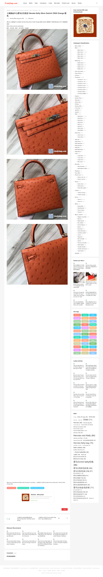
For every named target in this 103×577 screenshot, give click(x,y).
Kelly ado (77, 139)
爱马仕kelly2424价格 (87, 568)
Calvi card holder (79, 71)
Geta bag (77, 100)
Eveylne (77, 96)
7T (74, 417)
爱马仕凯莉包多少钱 (77, 322)
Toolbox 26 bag (81, 194)
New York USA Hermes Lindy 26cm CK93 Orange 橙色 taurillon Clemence (29, 534)
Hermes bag (93, 337)
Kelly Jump (80, 128)
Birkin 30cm (80, 54)
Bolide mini (80, 69)
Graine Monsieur (82, 231)
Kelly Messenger (79, 149)
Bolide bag (77, 60)
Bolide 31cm (80, 67)
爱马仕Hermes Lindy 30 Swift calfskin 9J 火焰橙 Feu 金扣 (91, 283)
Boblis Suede (81, 221)
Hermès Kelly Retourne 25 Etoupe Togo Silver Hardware (91, 395)
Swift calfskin (93, 322)
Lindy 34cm (80, 159)
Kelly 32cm (80, 120)
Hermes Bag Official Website (66, 568)
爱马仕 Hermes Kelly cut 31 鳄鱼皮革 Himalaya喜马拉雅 (78, 286)
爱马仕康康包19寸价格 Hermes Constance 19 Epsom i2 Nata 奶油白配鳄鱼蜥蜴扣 (78, 267)
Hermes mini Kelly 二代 (85, 341)
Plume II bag (81, 210)
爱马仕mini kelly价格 (77, 315)
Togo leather (81, 251)
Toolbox (77, 190)
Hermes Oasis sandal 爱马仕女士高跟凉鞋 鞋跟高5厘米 (91, 266)
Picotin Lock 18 (81, 177)
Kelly (36, 3)
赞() (65, 509)
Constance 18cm (82, 85)
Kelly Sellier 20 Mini (82, 168)
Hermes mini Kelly (85, 315)
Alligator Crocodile (82, 217)
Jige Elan (77, 110)
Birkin (30, 3)
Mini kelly (57, 3)
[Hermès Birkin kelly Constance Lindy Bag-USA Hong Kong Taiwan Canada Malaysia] (11, 3)
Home (25, 3)
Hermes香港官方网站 (33, 568)
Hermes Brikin (76, 424)
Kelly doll (80, 126)
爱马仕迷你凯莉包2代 (93, 325)
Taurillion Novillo (81, 247)
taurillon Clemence (85, 344)
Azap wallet (80, 206)
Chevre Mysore (81, 225)
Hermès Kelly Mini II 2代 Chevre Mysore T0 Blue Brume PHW (78, 367)
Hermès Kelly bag (85, 318)
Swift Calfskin (81, 245)
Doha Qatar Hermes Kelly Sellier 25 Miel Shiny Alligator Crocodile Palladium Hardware (60, 534)
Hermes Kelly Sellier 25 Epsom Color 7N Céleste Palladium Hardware (60, 542)
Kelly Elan (77, 147)
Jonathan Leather (82, 233)
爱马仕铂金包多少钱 (77, 334)
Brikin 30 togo (85, 334)
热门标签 (63, 570)
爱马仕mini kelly (85, 331)
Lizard (79, 235)
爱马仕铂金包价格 (77, 318)
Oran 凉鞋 (77, 173)
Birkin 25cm (80, 52)
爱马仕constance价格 (92, 341)
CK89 (93, 315)
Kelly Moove (78, 151)
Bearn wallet (78, 46)
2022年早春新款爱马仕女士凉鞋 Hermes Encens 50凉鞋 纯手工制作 (91, 294)
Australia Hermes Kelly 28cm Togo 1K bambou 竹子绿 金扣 (78, 395)
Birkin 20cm (80, 50)
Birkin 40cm (80, 58)
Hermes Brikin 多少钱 (77, 350)
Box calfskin (80, 223)
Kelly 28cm (80, 118)
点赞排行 (58, 570)
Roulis (80, 3)
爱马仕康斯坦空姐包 (77, 328)
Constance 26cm (82, 89)
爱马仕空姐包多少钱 (85, 338)
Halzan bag (77, 102)
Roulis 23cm (80, 186)
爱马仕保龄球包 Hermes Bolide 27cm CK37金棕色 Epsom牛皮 (91, 303)
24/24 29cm (80, 137)
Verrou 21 (80, 201)
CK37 (75, 420)
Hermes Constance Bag (55, 568)
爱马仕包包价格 (7, 568)
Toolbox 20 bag (81, 192)
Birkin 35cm (80, 56)
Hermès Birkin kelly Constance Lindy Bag (19, 10)
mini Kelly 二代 (85, 353)
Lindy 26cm (80, 155)
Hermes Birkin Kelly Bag (44, 568)
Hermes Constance (77, 338)
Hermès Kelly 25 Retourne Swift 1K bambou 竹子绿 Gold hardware (78, 386)
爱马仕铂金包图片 (77, 489)
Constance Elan (81, 91)
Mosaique (77, 171)
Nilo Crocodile (81, 239)
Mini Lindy (80, 161)
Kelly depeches (78, 143)
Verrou (74, 3)
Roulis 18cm (80, 184)
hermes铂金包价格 (93, 334)
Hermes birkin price (24, 568)
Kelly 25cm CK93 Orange (23, 488)
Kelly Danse (78, 141)
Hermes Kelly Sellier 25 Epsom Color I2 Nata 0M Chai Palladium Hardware (14, 542)
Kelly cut (80, 124)
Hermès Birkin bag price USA (17, 18)
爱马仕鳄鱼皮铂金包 (77, 347)
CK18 (85, 324)
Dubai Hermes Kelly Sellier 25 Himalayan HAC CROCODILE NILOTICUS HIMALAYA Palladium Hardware (45, 543)
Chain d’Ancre (78, 73)
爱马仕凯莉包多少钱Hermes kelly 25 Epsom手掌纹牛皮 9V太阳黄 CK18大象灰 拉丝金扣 (91, 368)
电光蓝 (77, 353)
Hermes (85, 321)
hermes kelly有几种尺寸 (93, 344)
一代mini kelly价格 (77, 325)
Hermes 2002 (78, 106)
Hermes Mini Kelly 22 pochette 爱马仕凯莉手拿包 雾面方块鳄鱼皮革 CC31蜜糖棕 (91, 404)
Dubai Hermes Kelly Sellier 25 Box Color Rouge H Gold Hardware (29, 542)
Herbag (76, 104)
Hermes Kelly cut (93, 350)
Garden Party (78, 98)
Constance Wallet (82, 93)
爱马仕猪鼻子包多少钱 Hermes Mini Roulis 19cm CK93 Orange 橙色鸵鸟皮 (45, 534)
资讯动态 (77, 253)
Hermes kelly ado (95, 568)
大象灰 (93, 331)
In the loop (77, 108)
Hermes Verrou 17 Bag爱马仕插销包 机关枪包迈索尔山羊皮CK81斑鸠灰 (91, 387)
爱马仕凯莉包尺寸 (85, 350)
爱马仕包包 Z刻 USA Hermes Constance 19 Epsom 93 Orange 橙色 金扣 (14, 534)
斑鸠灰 (85, 347)
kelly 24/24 (77, 132)
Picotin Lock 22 (81, 179)
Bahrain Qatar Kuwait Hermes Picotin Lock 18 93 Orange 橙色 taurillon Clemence (78, 377)
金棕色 (93, 353)
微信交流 (54, 570)
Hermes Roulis (93, 347)
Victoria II (80, 212)
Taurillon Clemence (82, 248)
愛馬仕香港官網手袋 (15, 568)
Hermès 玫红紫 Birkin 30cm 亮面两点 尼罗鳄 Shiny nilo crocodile (78, 303)
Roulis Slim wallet (82, 188)
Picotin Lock (65, 3)
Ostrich (79, 241)
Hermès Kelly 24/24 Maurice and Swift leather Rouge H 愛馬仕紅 (91, 376)
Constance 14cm (82, 83)
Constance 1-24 (81, 81)
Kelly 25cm (35, 10)
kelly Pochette (81, 166)
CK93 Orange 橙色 (11, 488)
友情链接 (49, 570)
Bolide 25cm (80, 63)
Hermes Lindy (77, 341)
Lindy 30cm (80, 157)
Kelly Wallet (80, 130)
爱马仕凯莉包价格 (93, 318)
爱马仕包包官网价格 (78, 568)
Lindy (50, 3)
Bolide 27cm (80, 65)
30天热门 (40, 570)
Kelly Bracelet (81, 208)
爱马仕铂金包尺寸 (77, 331)
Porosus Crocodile (82, 242)
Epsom (79, 227)
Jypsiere (77, 112)
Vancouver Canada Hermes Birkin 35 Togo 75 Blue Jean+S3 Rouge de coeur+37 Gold (78, 294)
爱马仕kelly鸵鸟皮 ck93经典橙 (37, 488)
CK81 (80, 420)
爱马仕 (76, 204)
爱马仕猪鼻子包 (93, 328)
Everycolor (80, 229)
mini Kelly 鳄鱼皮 (86, 445)
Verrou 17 (80, 199)
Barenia (79, 219)
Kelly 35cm (80, 122)
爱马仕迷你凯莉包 (85, 328)
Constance (43, 3)
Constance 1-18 (81, 79)
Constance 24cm (82, 87)
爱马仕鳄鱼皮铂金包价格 (77, 344)
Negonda (80, 237)
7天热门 (44, 570)
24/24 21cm (80, 135)
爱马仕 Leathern (79, 214)
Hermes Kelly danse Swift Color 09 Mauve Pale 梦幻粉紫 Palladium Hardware (78, 404)
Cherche (77, 75)
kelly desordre (78, 145)
